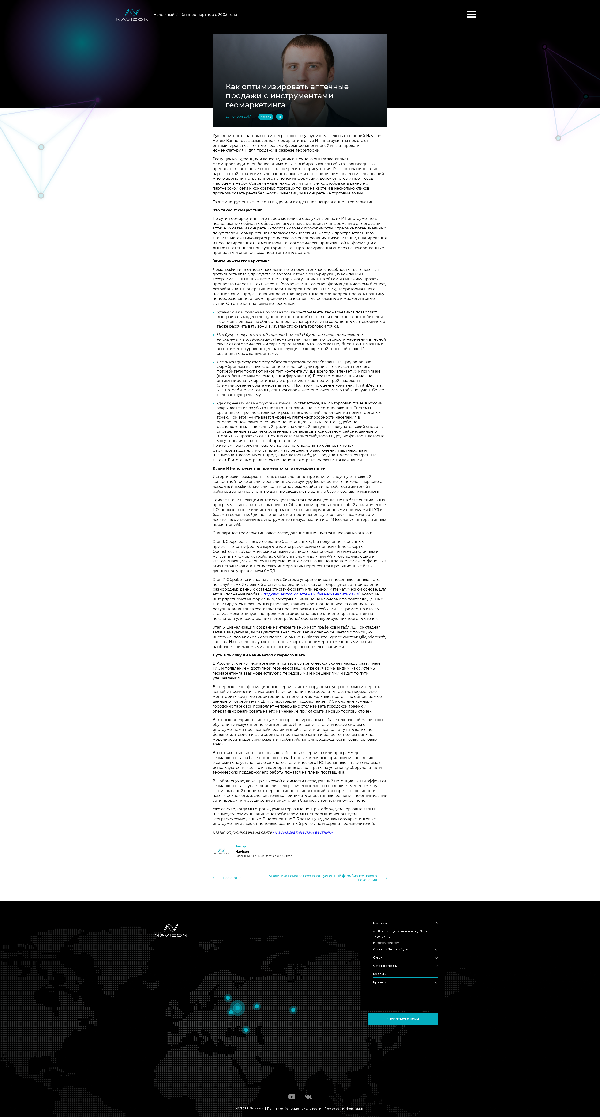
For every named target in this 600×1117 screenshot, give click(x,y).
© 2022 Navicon (250, 1108)
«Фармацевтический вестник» (303, 832)
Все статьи (232, 878)
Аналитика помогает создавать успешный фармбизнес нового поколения (323, 878)
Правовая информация (344, 1108)
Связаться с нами (403, 1019)
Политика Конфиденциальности (294, 1108)
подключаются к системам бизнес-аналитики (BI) (311, 594)
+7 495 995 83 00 (384, 937)
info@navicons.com (386, 943)
